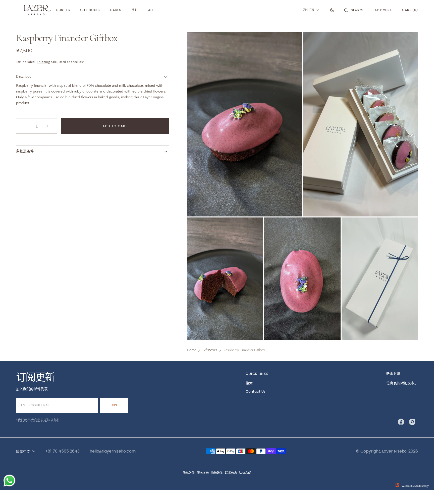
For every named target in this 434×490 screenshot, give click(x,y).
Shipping (43, 62)
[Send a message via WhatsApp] (9, 480)
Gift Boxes (209, 350)
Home (191, 350)
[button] (354, 10)
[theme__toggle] (332, 10)
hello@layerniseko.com (113, 451)
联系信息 (231, 473)
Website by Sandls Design (415, 486)
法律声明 (245, 473)
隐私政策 (189, 473)
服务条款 (203, 473)
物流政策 (217, 473)
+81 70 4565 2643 (62, 451)
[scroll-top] (422, 478)
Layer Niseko (394, 451)
